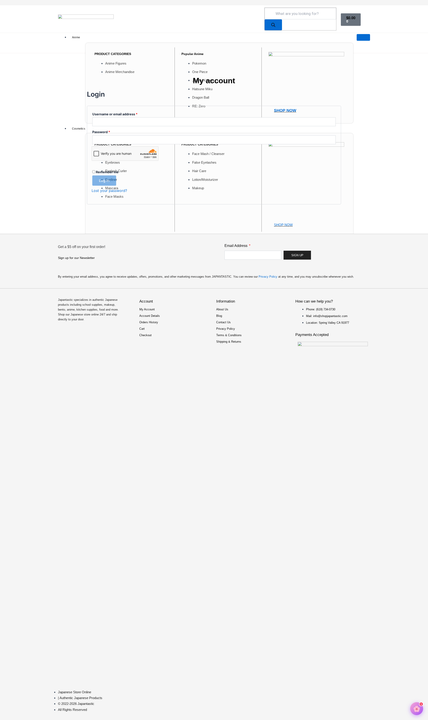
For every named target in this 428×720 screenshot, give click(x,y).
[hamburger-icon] (363, 37)
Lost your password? (109, 190)
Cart (142, 328)
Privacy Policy (268, 276)
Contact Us (223, 322)
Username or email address (122, 113)
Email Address (236, 246)
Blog (219, 315)
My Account (147, 309)
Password (108, 131)
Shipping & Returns (228, 341)
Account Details (149, 315)
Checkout (145, 335)
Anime (76, 37)
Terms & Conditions (229, 335)
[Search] (273, 24)
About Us (222, 309)
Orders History (148, 322)
